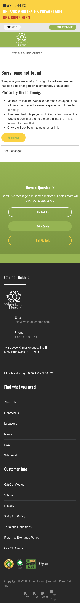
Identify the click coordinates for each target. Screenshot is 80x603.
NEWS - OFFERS (14, 5)
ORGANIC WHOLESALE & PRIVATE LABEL (33, 11)
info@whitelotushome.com (32, 322)
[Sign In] (67, 39)
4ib (6, 585)
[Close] (74, 5)
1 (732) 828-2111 (26, 337)
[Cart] (75, 39)
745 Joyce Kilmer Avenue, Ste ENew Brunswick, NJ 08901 (25, 349)
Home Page (13, 137)
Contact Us (12, 27)
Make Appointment (65, 27)
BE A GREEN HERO (16, 17)
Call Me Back (43, 240)
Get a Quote (43, 226)
